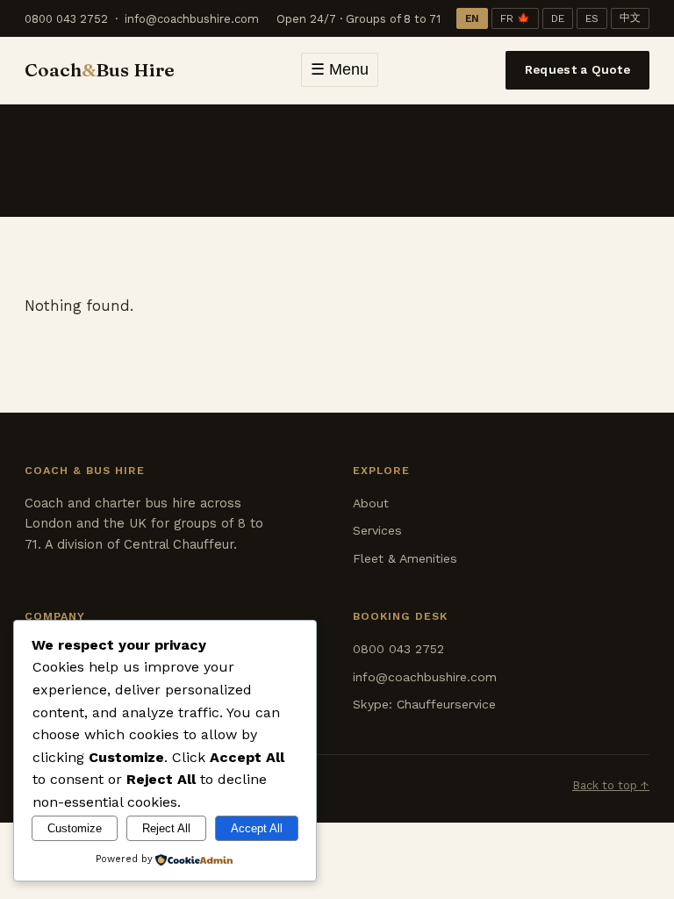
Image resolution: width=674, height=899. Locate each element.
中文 (630, 17)
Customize (74, 828)
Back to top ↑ (610, 785)
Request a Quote (577, 69)
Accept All (257, 828)
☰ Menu (340, 69)
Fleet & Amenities (405, 558)
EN (472, 18)
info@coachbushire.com (192, 18)
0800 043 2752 (66, 18)
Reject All (166, 828)
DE (557, 18)
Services (377, 530)
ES (592, 18)
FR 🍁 (515, 18)
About (371, 503)
